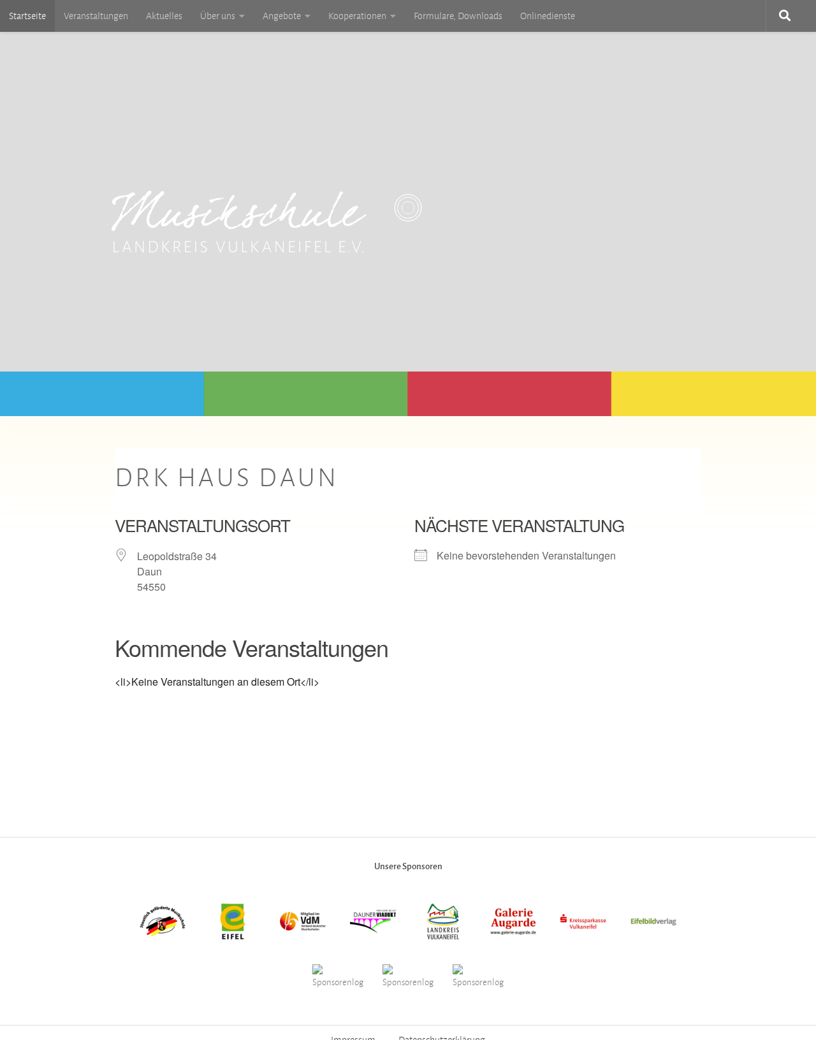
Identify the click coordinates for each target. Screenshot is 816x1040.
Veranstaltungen (96, 16)
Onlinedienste (547, 16)
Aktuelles (164, 16)
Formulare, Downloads (458, 16)
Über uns (217, 16)
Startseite (27, 16)
